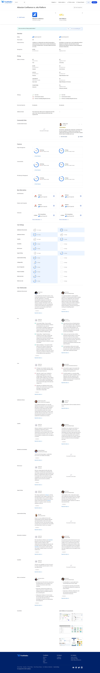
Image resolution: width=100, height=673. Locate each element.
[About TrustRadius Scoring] (33, 37)
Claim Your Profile (74, 658)
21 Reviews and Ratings (62, 20)
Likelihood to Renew (21, 234)
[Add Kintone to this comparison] (54, 196)
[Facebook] (76, 667)
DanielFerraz (67, 400)
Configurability (20, 262)
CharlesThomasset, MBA (41, 400)
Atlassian (49, 500)
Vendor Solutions (74, 657)
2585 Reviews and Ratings (36, 20)
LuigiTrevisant (67, 536)
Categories (53, 2)
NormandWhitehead (41, 450)
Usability (18, 239)
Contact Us (45, 662)
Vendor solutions (61, 2)
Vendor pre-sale (20, 280)
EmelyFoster (67, 292)
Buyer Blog (59, 658)
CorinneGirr (67, 319)
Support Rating (20, 253)
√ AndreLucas (65, 123)
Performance (19, 248)
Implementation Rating (21, 257)
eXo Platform (62, 18)
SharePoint (37, 546)
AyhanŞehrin (67, 364)
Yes (68, 28)
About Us (44, 657)
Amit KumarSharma (41, 578)
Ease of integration (20, 267)
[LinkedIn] (82, 667)
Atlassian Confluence (37, 18)
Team (44, 658)
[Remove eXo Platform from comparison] (82, 12)
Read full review (38, 313)
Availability (19, 243)
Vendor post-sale (20, 276)
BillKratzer (39, 514)
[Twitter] (79, 667)
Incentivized (63, 309)
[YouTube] (73, 667)
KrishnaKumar (40, 292)
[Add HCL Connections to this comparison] (54, 215)
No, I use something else (75, 28)
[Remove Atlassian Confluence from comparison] (55, 12)
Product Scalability (20, 271)
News (44, 661)
